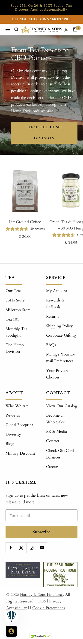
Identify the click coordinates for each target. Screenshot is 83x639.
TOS (42, 601)
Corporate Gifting (61, 335)
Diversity (13, 434)
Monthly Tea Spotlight (16, 332)
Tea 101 (12, 319)
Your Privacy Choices (57, 374)
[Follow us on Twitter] (21, 547)
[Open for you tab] (11, 631)
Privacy (55, 601)
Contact (52, 441)
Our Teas (13, 290)
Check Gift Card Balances (60, 454)
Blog (10, 443)
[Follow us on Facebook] (11, 547)
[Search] (16, 29)
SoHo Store (15, 300)
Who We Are (17, 406)
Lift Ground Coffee (25, 221)
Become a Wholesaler (55, 419)
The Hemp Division (15, 348)
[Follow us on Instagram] (31, 547)
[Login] (66, 30)
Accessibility (16, 607)
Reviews (13, 415)
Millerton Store (18, 309)
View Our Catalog (61, 406)
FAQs (51, 344)
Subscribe (42, 531)
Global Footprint (19, 424)
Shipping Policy (59, 326)
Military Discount (20, 453)
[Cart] (75, 29)
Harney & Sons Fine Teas (41, 594)
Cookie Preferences (48, 607)
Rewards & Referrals (55, 303)
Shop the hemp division (44, 132)
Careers (52, 466)
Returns (52, 316)
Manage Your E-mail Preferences (60, 358)
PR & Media (56, 431)
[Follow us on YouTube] (42, 547)
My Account (56, 290)
